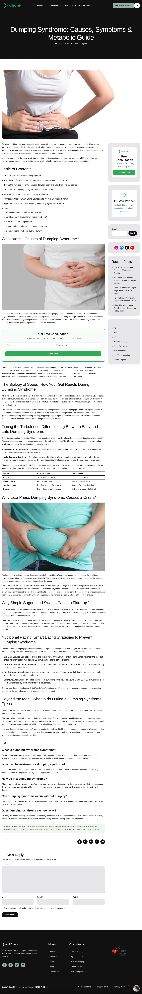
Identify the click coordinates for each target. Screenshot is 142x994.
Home (52, 952)
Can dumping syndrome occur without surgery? (27, 226)
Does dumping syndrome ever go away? (24, 231)
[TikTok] (127, 248)
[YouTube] (132, 248)
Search (114, 229)
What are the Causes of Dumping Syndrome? (24, 176)
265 (115, 333)
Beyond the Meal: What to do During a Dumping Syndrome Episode (34, 203)
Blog (66, 5)
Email (40, 897)
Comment (6, 864)
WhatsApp (125, 173)
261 (115, 328)
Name (5, 897)
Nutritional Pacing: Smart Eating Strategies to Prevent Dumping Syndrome (37, 199)
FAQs (52, 962)
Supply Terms (102, 987)
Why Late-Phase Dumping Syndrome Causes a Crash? (28, 189)
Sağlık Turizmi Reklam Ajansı (22, 987)
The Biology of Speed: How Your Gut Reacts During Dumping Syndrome (36, 180)
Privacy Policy (119, 987)
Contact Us (75, 5)
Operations (54, 5)
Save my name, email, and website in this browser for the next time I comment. (34, 908)
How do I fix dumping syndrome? (20, 222)
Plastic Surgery (120, 360)
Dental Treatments (121, 346)
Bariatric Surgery (80, 44)
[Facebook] (122, 248)
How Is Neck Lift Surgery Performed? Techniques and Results (125, 270)
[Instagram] (116, 248)
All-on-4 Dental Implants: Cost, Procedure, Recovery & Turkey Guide (125, 308)
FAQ (6, 208)
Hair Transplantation (122, 355)
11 (115, 324)
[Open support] (136, 988)
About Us (40, 5)
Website (76, 897)
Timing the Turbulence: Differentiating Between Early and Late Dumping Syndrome (40, 185)
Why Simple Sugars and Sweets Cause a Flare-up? (26, 194)
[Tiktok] (17, 965)
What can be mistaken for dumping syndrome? (26, 217)
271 (115, 337)
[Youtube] (23, 965)
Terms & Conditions (83, 987)
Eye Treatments (120, 351)
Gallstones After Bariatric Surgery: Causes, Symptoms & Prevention (125, 280)
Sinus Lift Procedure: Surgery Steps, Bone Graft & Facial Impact (125, 290)
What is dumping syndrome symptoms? (23, 212)
